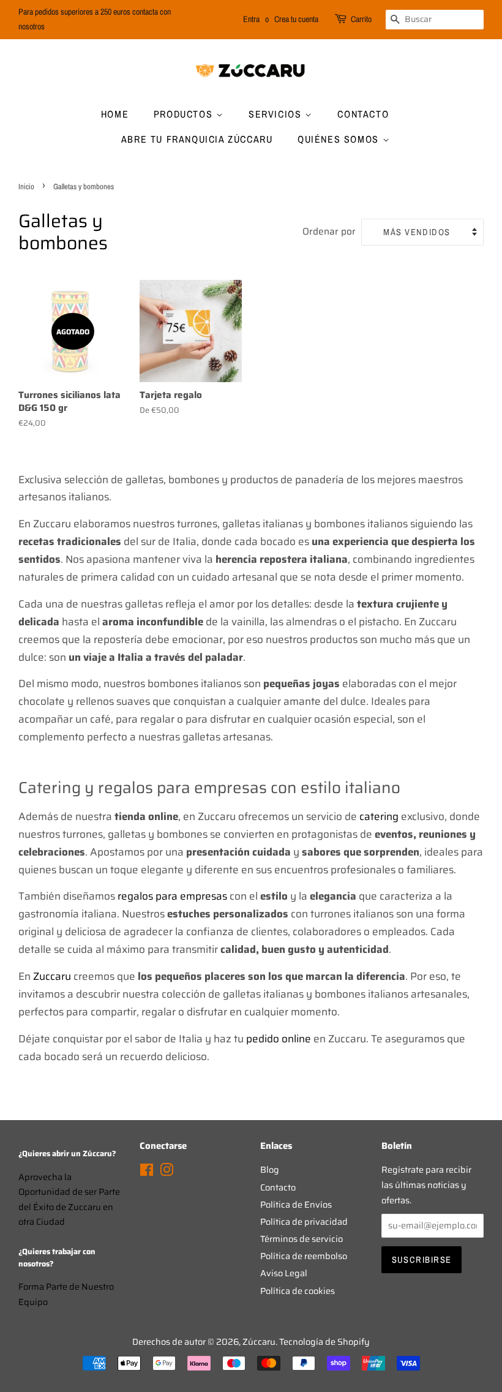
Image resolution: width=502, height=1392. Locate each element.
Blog (269, 1169)
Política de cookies (297, 1291)
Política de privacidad (304, 1221)
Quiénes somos (340, 139)
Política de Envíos (296, 1204)
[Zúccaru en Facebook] (147, 1172)
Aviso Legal (283, 1273)
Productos (185, 114)
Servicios (277, 114)
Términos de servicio (301, 1239)
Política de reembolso (303, 1256)
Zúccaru (258, 1342)
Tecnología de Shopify (324, 1342)
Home (115, 114)
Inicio (26, 186)
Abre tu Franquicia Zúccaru (197, 139)
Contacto (363, 114)
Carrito (361, 18)
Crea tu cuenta (296, 18)
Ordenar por (329, 231)
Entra (251, 18)
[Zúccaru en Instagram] (166, 1172)
